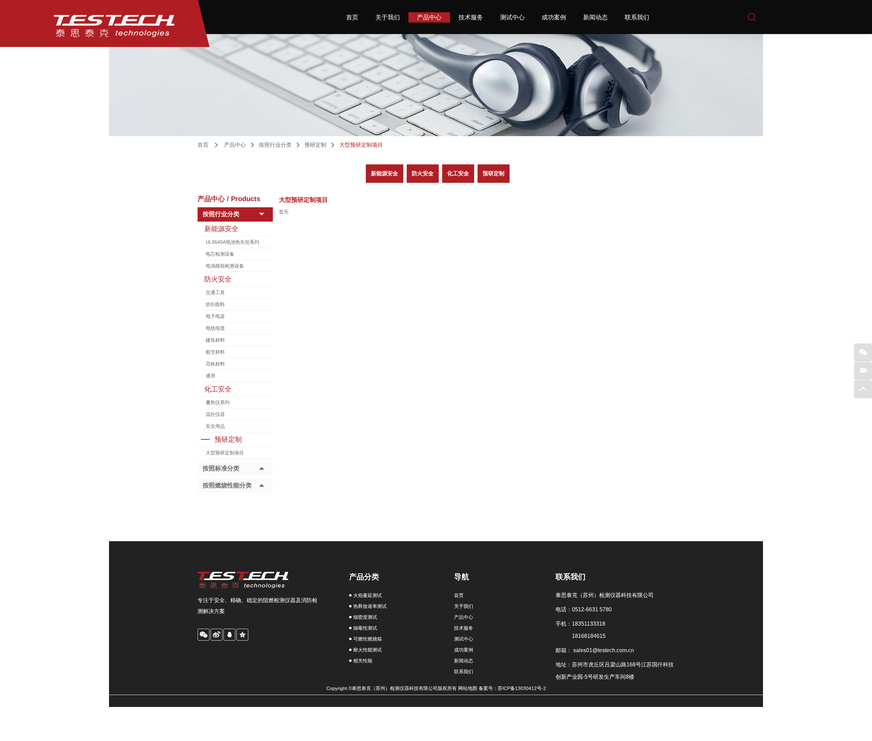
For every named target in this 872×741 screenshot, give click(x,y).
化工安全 (458, 173)
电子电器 (215, 316)
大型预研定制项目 (225, 452)
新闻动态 (595, 17)
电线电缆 (215, 328)
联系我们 (637, 17)
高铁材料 (215, 364)
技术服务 (470, 17)
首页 (352, 17)
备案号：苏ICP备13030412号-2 (512, 688)
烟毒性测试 (365, 628)
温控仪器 (215, 414)
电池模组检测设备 (225, 266)
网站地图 (468, 688)
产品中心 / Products (229, 199)
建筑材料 (215, 340)
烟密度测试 (365, 617)
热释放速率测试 (370, 606)
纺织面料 (215, 304)
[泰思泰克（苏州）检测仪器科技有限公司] (104, 23)
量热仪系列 (218, 402)
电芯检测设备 (220, 254)
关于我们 (387, 17)
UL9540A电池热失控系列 (232, 242)
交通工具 (215, 292)
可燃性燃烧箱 (367, 639)
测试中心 (512, 17)
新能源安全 (384, 173)
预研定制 (315, 145)
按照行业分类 (275, 145)
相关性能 (362, 660)
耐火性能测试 (367, 650)
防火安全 (423, 173)
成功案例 (554, 17)
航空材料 (215, 352)
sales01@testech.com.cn (603, 650)
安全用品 (215, 426)
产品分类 (364, 577)
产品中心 (429, 17)
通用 (210, 375)
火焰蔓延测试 (367, 595)
